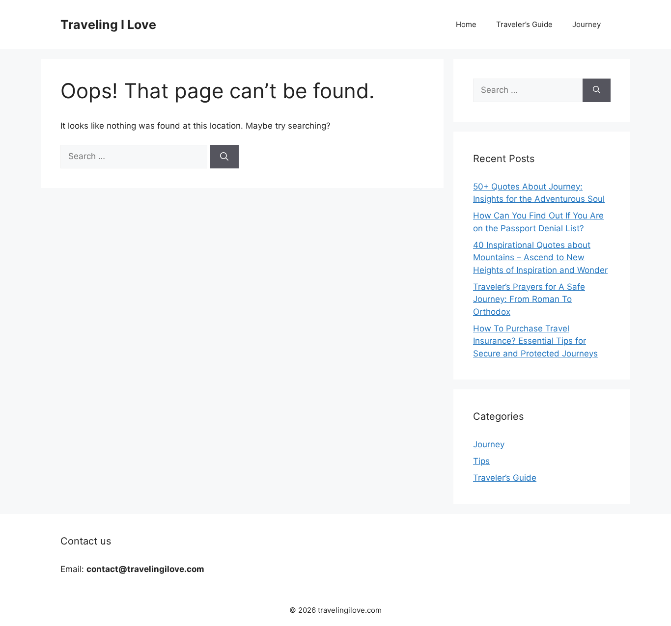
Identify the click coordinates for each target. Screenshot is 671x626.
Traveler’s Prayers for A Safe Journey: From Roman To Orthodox (529, 299)
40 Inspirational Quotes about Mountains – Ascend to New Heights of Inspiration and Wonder (540, 257)
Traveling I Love (108, 24)
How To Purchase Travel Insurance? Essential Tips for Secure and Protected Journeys (535, 341)
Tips (481, 461)
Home (466, 24)
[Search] (224, 156)
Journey (586, 24)
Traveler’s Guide (524, 24)
